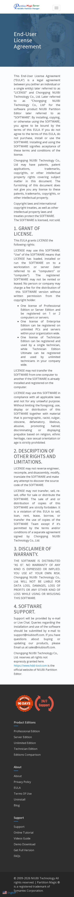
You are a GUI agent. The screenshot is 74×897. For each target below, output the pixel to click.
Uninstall (19, 799)
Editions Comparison (27, 755)
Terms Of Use (23, 793)
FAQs (17, 856)
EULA (17, 788)
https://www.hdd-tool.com (30, 665)
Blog (17, 805)
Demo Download (24, 844)
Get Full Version (24, 850)
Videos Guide (22, 838)
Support (19, 827)
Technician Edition (25, 749)
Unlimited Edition (25, 743)
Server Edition (23, 737)
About (18, 776)
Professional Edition (27, 731)
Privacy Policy (22, 782)
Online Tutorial (23, 832)
